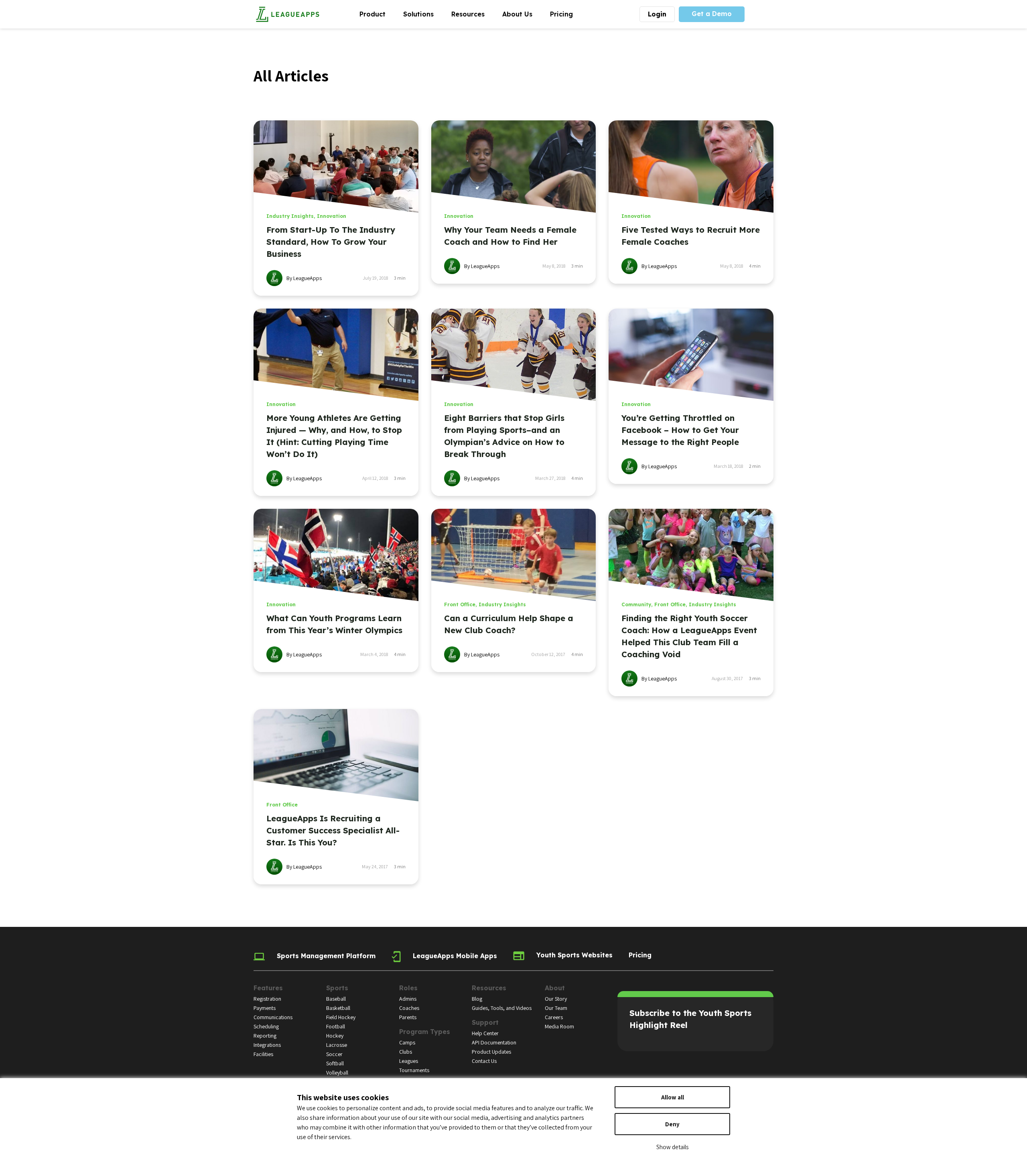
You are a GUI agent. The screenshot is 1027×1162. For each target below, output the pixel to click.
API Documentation (494, 1042)
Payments (265, 1008)
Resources (472, 14)
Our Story (556, 998)
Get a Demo (712, 14)
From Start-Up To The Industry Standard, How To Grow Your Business (330, 242)
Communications (273, 1017)
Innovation (331, 216)
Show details (672, 1147)
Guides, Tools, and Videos (502, 1008)
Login (657, 14)
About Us (521, 14)
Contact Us (484, 1060)
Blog (477, 998)
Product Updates (491, 1051)
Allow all (672, 1097)
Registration (267, 998)
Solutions (422, 14)
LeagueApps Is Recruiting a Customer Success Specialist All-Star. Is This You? (333, 830)
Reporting (265, 1035)
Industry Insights (290, 216)
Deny (672, 1124)
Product (376, 14)
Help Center (485, 1033)
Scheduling (266, 1026)
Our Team (556, 1008)
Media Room (559, 1026)
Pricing (561, 14)
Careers (554, 1017)
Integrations (267, 1044)
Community (636, 604)
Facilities (263, 1054)
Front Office (459, 604)
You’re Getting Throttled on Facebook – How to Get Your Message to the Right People (680, 430)
